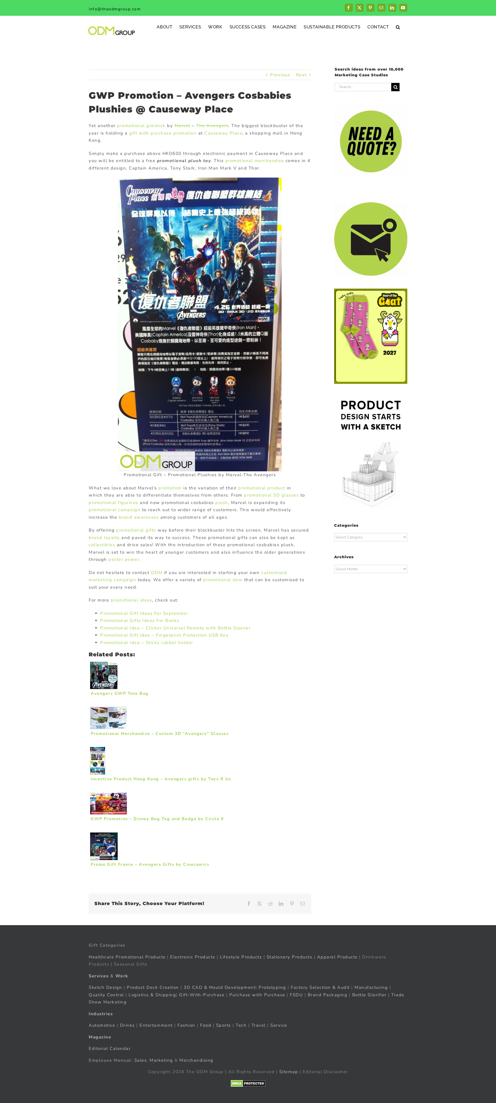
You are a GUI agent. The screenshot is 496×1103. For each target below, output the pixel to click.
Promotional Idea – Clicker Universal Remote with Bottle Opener (175, 628)
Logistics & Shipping (152, 995)
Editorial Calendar (110, 1048)
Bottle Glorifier (368, 995)
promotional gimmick (141, 126)
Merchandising (196, 1060)
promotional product (261, 488)
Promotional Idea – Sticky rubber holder (146, 642)
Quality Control (106, 995)
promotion (170, 488)
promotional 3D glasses (271, 495)
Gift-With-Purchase (201, 995)
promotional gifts (136, 530)
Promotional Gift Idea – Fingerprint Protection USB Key (164, 635)
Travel (258, 1025)
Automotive (102, 1025)
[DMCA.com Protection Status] (248, 1083)
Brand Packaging (328, 995)
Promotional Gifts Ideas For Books (139, 620)
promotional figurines (113, 502)
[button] (398, 27)
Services (98, 976)
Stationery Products (290, 957)
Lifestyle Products (241, 957)
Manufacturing (371, 987)
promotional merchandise (254, 161)
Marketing (161, 1060)
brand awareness (139, 517)
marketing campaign (112, 580)
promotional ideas (131, 600)
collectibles (102, 545)
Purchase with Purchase (257, 995)
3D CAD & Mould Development (219, 987)
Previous (280, 75)
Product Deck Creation (153, 987)
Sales (140, 1060)
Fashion (186, 1025)
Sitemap (288, 1072)
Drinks (127, 1025)
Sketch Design (105, 987)
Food (205, 1025)
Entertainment (156, 1025)
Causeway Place (223, 133)
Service (279, 1025)
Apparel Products (337, 957)
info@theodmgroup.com (115, 9)
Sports (223, 1025)
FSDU (296, 995)
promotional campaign (114, 510)
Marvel (182, 126)
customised (274, 572)
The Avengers (212, 126)
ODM (157, 572)
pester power (123, 559)
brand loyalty (104, 537)
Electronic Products (192, 957)
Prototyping (272, 987)
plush (221, 502)
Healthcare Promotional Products (127, 957)
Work (121, 976)
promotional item (223, 580)
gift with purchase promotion (163, 133)
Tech (241, 1025)
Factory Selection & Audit (320, 987)
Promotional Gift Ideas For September (144, 613)
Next (301, 75)
